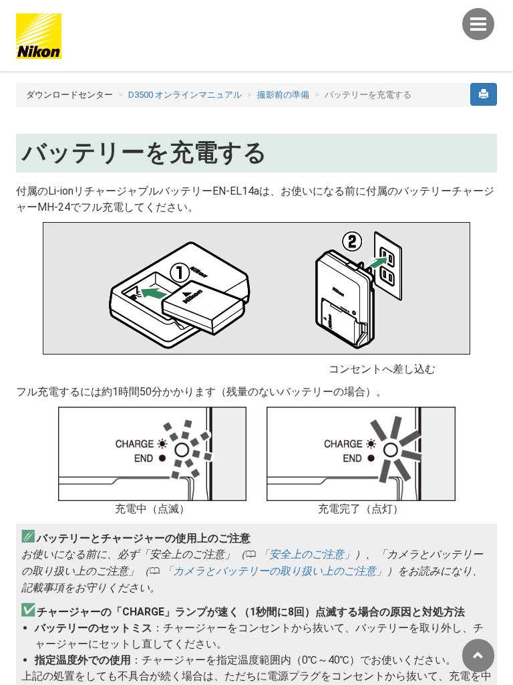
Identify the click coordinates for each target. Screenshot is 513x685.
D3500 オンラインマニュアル (185, 95)
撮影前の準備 (283, 95)
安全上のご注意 (306, 554)
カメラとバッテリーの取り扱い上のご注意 (274, 571)
